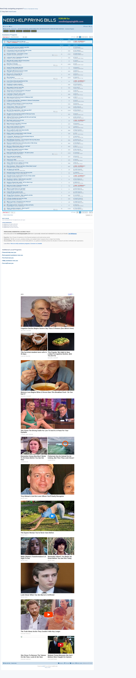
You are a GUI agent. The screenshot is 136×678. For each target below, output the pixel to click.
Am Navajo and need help (13, 169)
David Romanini (77, 84)
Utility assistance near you (10, 260)
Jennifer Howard (11, 170)
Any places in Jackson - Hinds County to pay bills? (19, 179)
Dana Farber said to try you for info (15, 120)
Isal (75, 63)
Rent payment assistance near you (12, 255)
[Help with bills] (47, 20)
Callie (9, 75)
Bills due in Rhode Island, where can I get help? (18, 146)
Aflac (75, 97)
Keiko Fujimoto (10, 206)
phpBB (43, 666)
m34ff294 (76, 172)
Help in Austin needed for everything (16, 126)
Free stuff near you (7, 263)
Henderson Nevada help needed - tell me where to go (19, 182)
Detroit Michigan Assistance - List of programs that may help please (23, 139)
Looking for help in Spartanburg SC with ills (17, 57)
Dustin (75, 113)
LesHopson (10, 104)
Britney (9, 88)
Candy (9, 61)
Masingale (10, 209)
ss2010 (9, 54)
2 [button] (81, 37)
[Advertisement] (38, 4)
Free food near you (8, 258)
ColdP (9, 91)
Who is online (5, 218)
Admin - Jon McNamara (13, 42)
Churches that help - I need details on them (17, 53)
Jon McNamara (72, 233)
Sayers (9, 58)
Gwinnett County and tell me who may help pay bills (19, 172)
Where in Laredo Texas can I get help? (16, 188)
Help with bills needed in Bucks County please (18, 60)
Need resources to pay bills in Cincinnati (17, 123)
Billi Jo (75, 162)
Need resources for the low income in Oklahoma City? (20, 97)
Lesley (9, 64)
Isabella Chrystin (77, 201)
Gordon (9, 150)
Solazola (76, 204)
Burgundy (10, 68)
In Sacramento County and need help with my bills (19, 50)
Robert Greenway (11, 51)
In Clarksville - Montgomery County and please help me (20, 136)
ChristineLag (10, 48)
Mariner (9, 157)
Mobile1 (9, 114)
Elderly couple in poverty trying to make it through (19, 133)
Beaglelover (10, 147)
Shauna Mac (10, 85)
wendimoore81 (10, 196)
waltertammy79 (11, 111)
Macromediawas (77, 178)
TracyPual (10, 95)
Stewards (9, 134)
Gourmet (9, 199)
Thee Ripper (76, 142)
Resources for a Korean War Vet (14, 74)
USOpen (9, 176)
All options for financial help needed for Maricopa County (21, 113)
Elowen (9, 127)
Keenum (76, 103)
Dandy (75, 159)
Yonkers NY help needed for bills (15, 192)
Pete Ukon (10, 82)
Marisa (75, 90)
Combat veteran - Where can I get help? (16, 107)
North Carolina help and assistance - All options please (20, 152)
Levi (8, 98)
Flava (75, 57)
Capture (76, 77)
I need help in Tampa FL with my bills (16, 94)
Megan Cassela (77, 129)
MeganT (9, 71)
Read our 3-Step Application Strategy (31, 8)
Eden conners (77, 106)
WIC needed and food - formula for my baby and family (20, 205)
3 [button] (83, 37)
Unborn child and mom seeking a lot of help (17, 162)
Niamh (75, 93)
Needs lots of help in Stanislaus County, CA (17, 185)
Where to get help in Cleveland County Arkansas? (19, 201)
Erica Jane (76, 87)
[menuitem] (10, 26)
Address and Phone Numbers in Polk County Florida (19, 103)
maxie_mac (10, 78)
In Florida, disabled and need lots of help (17, 198)
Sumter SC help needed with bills (15, 67)
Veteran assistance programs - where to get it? (18, 208)
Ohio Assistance (11, 77)
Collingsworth (10, 163)
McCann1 (10, 144)
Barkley (75, 70)
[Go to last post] (84, 41)
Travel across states (11, 159)
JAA (75, 133)
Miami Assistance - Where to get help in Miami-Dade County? (22, 166)
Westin (75, 73)
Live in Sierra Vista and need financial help (17, 81)
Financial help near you (9, 252)
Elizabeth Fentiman (78, 198)
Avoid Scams (12, 11)
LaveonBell (76, 195)
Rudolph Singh (77, 53)
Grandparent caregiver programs (15, 84)
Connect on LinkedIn (36, 243)
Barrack (76, 156)
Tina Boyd (76, 152)
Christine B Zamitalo (12, 173)
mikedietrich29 (10, 140)
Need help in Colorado (12, 63)
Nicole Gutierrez (11, 189)
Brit (8, 118)
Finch (9, 124)
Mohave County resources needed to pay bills (18, 47)
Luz (8, 121)
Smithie (9, 131)
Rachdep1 (10, 153)
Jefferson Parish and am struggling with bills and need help (21, 117)
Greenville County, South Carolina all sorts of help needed (21, 175)
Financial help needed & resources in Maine (17, 149)
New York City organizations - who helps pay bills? (19, 110)
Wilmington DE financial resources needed (17, 70)
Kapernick (10, 137)
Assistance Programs (9, 35)
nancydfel (10, 167)
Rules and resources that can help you (16, 41)
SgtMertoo (10, 183)
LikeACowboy (10, 160)
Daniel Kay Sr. (77, 139)
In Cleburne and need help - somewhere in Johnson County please (23, 100)
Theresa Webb (77, 208)
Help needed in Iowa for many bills (15, 87)
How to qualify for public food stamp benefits (18, 130)
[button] (77, 37)
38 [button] (90, 37)
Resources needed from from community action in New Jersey (22, 143)
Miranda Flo (10, 202)
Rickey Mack (76, 110)
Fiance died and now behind (14, 156)
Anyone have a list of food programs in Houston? (19, 90)
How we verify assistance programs (20, 243)
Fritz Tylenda (76, 50)
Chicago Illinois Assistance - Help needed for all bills (20, 195)
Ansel (9, 101)
